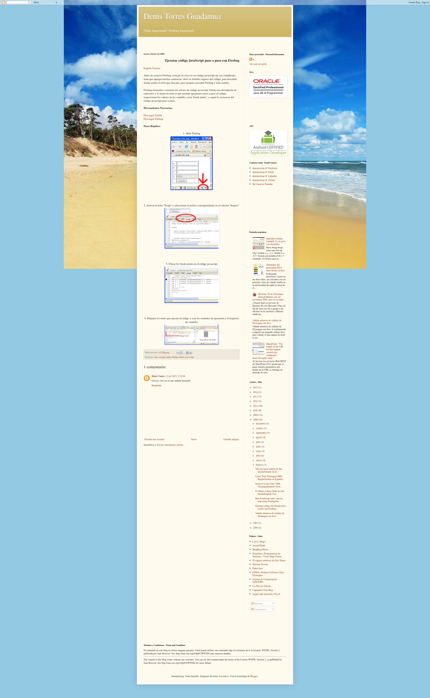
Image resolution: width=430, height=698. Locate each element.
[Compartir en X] (184, 352)
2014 (256, 392)
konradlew (224, 676)
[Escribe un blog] (181, 352)
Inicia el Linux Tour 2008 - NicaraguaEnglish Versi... (268, 485)
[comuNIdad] (258, 545)
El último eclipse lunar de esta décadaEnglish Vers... (269, 492)
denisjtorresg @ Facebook (264, 168)
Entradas (257, 603)
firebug (175, 357)
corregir (161, 357)
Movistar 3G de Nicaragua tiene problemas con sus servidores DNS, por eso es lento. (268, 296)
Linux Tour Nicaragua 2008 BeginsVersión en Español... (270, 478)
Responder (157, 385)
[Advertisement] (183, 42)
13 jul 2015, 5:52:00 (175, 376)
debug (168, 357)
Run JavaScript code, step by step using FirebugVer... (269, 500)
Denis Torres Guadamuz (183, 15)
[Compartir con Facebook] (187, 352)
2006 (256, 527)
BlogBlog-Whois (260, 549)
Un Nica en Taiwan (261, 585)
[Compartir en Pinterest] (190, 352)
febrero (260, 464)
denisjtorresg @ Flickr (263, 172)
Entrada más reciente (154, 439)
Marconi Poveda (260, 564)
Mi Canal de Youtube (262, 184)
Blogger (254, 676)
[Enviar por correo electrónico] (178, 352)
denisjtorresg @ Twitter (263, 180)
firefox (181, 357)
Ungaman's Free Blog (262, 589)
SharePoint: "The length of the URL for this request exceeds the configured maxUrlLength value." (268, 350)
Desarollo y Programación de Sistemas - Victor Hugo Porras (267, 555)
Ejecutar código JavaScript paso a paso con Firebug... (270, 507)
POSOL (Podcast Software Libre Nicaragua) (268, 574)
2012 (256, 401)
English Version (152, 68)
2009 (256, 414)
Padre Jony (257, 568)
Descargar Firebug (153, 118)
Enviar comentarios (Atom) (170, 444)
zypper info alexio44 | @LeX (266, 594)
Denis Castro (158, 376)
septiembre (261, 432)
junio (259, 446)
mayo (259, 451)
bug (155, 357)
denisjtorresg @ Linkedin (264, 176)
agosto (259, 437)
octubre (260, 428)
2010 (256, 410)
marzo (259, 460)
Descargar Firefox (153, 115)
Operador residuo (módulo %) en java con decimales (275, 241)
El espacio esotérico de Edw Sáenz (268, 560)
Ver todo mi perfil (258, 64)
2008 (256, 419)
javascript (189, 357)
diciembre (261, 423)
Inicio (194, 439)
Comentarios (259, 609)
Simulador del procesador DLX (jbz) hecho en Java (275, 267)
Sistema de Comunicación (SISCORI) (264, 581)
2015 (256, 387)
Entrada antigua (231, 439)
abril (258, 455)
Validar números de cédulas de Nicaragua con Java (266, 322)
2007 (256, 522)
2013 (256, 396)
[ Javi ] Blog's (259, 541)
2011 (256, 405)
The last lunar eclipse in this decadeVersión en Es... (268, 470)
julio (258, 441)
